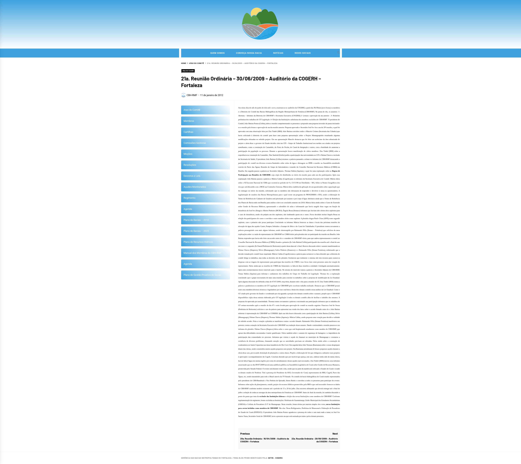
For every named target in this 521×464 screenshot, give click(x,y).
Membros (189, 120)
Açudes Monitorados (195, 186)
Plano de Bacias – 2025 (196, 230)
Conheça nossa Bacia (249, 53)
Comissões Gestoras (195, 142)
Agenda (188, 209)
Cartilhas (188, 131)
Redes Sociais (303, 53)
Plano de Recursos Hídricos (198, 241)
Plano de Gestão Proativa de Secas (202, 274)
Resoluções (190, 164)
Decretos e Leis (192, 175)
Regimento (189, 197)
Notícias (278, 53)
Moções (188, 153)
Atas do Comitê (188, 71)
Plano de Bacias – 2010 (196, 220)
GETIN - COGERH (275, 458)
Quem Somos (217, 53)
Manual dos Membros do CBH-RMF (203, 252)
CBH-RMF (192, 95)
